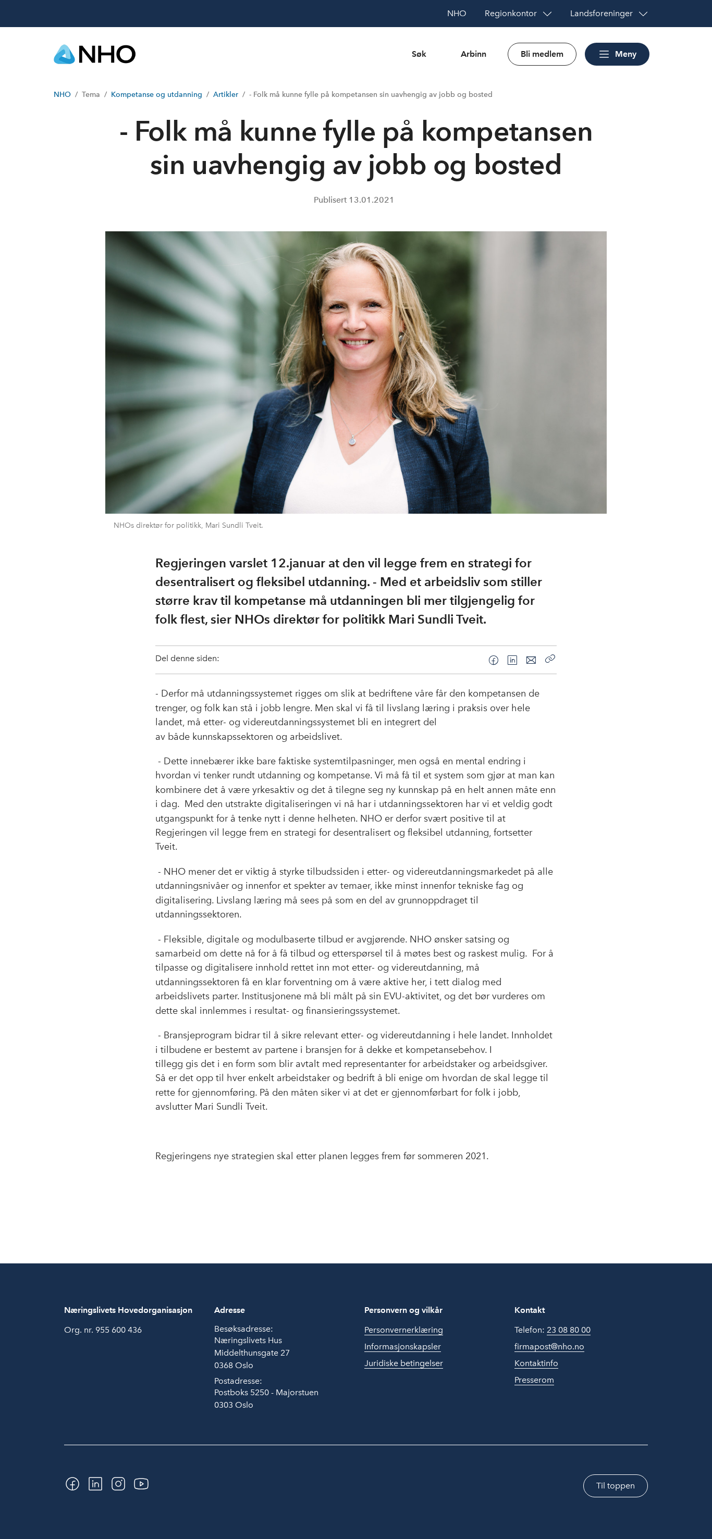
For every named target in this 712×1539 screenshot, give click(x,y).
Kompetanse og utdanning (156, 94)
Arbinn (473, 54)
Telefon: (552, 1330)
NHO (62, 94)
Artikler (225, 94)
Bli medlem (542, 54)
